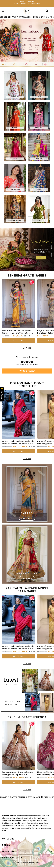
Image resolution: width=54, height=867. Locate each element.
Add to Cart (19, 340)
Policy (6, 845)
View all (27, 348)
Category (8, 838)
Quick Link (8, 851)
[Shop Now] (27, 493)
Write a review (27, 370)
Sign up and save (12, 857)
